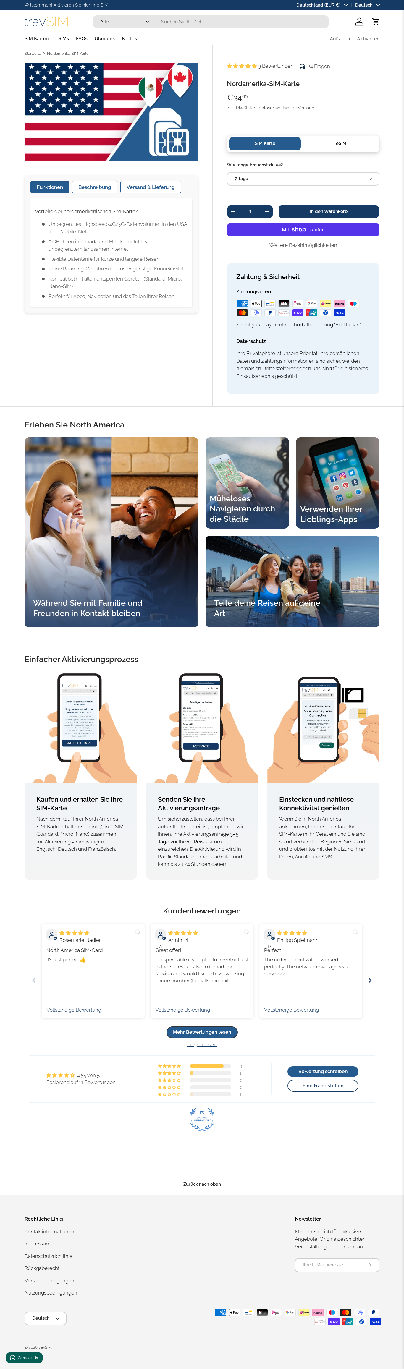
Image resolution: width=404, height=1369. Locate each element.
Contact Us (28, 1357)
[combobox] (210, 21)
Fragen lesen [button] (202, 1044)
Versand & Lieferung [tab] (151, 187)
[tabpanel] (111, 252)
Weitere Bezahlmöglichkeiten (303, 245)
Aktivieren (368, 39)
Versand (306, 108)
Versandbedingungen (49, 1280)
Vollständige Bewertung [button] (73, 1010)
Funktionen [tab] (50, 187)
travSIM (44, 1347)
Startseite (33, 54)
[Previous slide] (34, 980)
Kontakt (130, 38)
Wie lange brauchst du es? (255, 165)
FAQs (82, 38)
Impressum (38, 1244)
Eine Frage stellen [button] (323, 1085)
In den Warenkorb (329, 211)
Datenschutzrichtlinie (48, 1256)
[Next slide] (370, 980)
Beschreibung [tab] (94, 187)
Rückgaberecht (42, 1268)
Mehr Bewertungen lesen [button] (202, 1032)
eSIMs (62, 38)
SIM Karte (265, 143)
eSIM (341, 143)
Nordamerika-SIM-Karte (68, 54)
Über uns (105, 38)
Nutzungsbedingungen (51, 1293)
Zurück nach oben (202, 1184)
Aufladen (340, 39)
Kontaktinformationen (49, 1231)
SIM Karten (37, 38)
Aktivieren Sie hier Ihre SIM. (81, 5)
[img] (74, 933)
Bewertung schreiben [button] (323, 1071)
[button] (375, 21)
